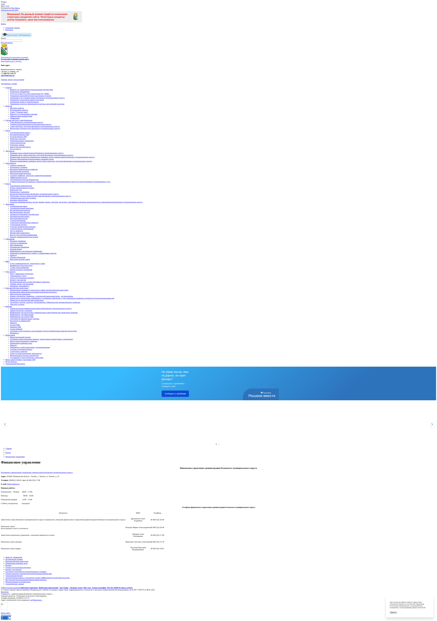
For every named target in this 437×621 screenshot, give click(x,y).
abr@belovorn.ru (7, 75)
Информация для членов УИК (21, 317)
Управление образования (19, 92)
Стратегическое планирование (22, 229)
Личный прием (16, 249)
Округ (7, 130)
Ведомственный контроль (20, 210)
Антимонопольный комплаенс (22, 208)
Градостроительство (18, 143)
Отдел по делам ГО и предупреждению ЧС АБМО (29, 94)
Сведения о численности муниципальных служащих (26, 572)
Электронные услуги (18, 276)
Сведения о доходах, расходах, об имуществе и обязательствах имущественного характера (45, 302)
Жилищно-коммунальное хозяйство (24, 169)
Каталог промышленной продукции (24, 237)
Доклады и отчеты (17, 304)
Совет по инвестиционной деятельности (26, 353)
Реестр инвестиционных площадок (23, 341)
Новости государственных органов (23, 114)
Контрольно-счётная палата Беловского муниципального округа (35, 128)
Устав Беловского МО (18, 137)
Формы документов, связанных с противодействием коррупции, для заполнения (41, 296)
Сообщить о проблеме (175, 394)
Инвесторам (10, 335)
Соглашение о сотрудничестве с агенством (26, 358)
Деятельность (10, 163)
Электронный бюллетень (15, 364)
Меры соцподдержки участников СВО (20, 360)
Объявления (14, 118)
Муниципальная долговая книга (18, 582)
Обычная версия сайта (9, 10)
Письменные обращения (19, 247)
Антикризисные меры (18, 206)
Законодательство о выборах (21, 311)
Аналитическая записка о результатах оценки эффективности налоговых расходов (37, 578)
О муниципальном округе (20, 133)
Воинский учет (16, 190)
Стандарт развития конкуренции (23, 227)
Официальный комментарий (21, 116)
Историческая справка (14, 559)
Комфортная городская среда (21, 266)
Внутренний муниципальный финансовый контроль (26, 580)
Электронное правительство (21, 186)
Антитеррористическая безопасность (24, 180)
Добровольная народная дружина (23, 198)
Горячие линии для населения (12, 80)
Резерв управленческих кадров (22, 188)
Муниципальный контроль (20, 173)
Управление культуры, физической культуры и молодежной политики (37, 104)
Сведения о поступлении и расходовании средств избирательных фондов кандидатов (43, 331)
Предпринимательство (19, 218)
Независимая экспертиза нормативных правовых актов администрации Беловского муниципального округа (52, 157)
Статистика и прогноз (18, 351)
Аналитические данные (14, 584)
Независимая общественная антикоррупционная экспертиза (33, 292)
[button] (216, 444)
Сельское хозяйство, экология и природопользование (30, 176)
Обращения (9, 239)
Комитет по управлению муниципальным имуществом (31, 90)
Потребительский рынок (19, 216)
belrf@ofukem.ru (13, 484)
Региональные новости (19, 110)
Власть (8, 184)
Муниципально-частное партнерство (24, 356)
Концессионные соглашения (21, 270)
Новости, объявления (13, 557)
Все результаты (7, 43)
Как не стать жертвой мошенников (23, 235)
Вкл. (13, 8)
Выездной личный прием (20, 259)
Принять (393, 612)
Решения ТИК (15, 327)
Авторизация (6, 615)
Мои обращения (16, 245)
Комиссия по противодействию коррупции (27, 300)
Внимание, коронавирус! (19, 286)
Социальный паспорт (18, 225)
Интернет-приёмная (18, 241)
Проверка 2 (14, 333)
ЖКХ (7, 261)
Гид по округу (15, 149)
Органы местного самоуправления (18, 120)
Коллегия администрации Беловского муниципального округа (34, 194)
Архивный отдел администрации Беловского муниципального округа (37, 98)
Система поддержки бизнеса (21, 349)
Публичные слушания (18, 167)
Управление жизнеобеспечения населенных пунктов (30, 96)
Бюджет (8, 565)
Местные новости (17, 108)
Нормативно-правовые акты (21, 343)
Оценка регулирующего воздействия (24, 214)
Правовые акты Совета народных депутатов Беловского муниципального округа (41, 155)
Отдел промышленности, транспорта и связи (27, 263)
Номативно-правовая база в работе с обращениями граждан (33, 253)
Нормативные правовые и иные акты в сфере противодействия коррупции (39, 290)
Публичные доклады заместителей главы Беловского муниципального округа (40, 196)
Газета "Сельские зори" (19, 112)
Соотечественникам (18, 221)
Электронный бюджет (14, 576)
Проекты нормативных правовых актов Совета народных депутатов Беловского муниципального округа (51, 161)
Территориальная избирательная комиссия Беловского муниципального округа (41, 308)
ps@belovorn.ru (36, 600)
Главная (8, 88)
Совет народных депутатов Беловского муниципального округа (35, 126)
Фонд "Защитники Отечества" (22, 274)
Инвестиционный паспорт (20, 337)
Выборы (8, 306)
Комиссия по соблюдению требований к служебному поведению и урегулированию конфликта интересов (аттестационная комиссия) (62, 298)
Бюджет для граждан (18, 280)
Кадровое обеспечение (19, 200)
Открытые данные (12, 28)
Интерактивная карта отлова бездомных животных (30, 282)
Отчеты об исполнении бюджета (18, 567)
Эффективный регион (18, 178)
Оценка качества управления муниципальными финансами (28, 574)
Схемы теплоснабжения (19, 268)
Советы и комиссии (17, 165)
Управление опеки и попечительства (24, 102)
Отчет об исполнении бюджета (22, 278)
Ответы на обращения (18, 243)
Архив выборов (16, 329)
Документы (9, 151)
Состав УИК (15, 325)
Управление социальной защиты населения (27, 100)
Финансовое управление (19, 192)
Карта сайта (5, 613)
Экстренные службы (9, 84)
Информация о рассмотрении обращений (26, 251)
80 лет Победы (11, 362)
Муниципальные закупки (20, 212)
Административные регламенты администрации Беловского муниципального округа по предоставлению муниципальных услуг (60, 182)
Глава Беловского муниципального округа (26, 122)
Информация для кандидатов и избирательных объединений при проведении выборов (44, 313)
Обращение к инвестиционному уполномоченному (30, 347)
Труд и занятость (16, 231)
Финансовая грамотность (20, 233)
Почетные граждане (18, 139)
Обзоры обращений (17, 257)
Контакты (9, 30)
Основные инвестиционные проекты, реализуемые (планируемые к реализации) (41, 339)
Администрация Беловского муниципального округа (30, 124)
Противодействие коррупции (16, 288)
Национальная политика (19, 171)
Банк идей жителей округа (20, 147)
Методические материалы (20, 294)
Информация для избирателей (21, 315)
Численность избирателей (20, 321)
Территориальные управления (21, 141)
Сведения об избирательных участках (24, 319)
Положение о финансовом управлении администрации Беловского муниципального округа (37, 472)
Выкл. (17, 8)
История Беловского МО (19, 135)
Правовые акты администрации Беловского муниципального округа (37, 153)
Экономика (9, 204)
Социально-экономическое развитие (24, 223)
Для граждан (10, 272)
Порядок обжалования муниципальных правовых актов (32, 159)
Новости (8, 106)
